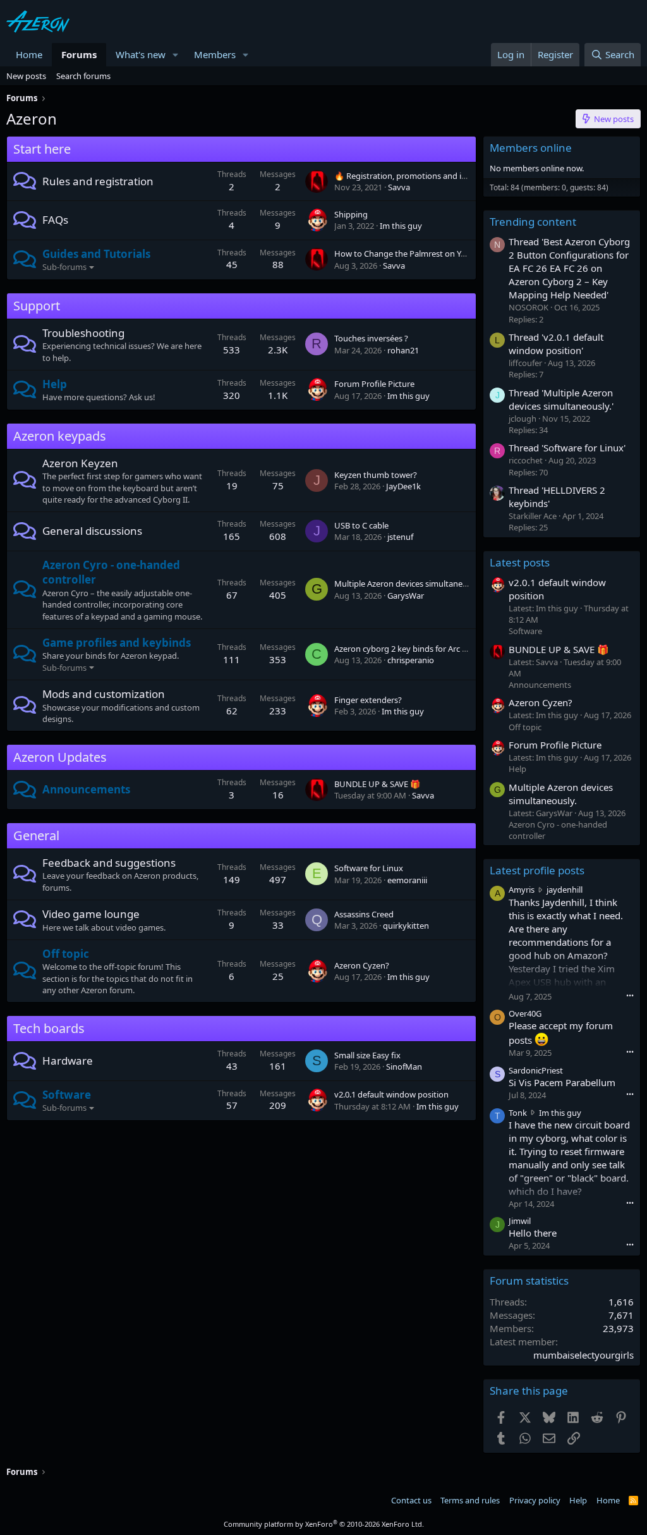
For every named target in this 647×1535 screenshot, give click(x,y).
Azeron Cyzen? (361, 965)
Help (54, 384)
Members (215, 54)
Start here (42, 148)
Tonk (518, 1112)
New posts (26, 76)
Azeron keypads (59, 435)
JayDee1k (403, 486)
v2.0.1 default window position (391, 1094)
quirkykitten (406, 925)
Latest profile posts (537, 870)
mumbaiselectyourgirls (583, 1354)
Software (66, 1094)
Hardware (67, 1060)
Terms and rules (470, 1500)
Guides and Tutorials (96, 254)
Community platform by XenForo (324, 1524)
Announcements (86, 789)
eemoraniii (407, 880)
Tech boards (49, 1028)
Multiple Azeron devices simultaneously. (409, 583)
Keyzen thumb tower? (375, 474)
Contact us (411, 1500)
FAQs (55, 219)
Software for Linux (368, 868)
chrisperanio (410, 660)
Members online (531, 147)
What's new (141, 54)
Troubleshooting (83, 333)
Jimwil (520, 1220)
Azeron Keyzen (80, 463)
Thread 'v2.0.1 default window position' (556, 344)
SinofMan (404, 1066)
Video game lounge (91, 914)
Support (36, 305)
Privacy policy (534, 1500)
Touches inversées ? (371, 338)
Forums (79, 54)
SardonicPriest (536, 1070)
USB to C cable (361, 525)
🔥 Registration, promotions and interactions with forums (443, 175)
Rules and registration (98, 181)
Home (29, 54)
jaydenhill (565, 889)
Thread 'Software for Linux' (567, 447)
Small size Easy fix (367, 1055)
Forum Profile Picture (374, 383)
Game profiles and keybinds (116, 642)
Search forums (83, 76)
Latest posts (520, 562)
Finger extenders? (368, 700)
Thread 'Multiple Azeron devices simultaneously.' (561, 399)
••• (630, 995)
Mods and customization (103, 694)
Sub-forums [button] (64, 266)
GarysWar (405, 595)
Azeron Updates (60, 757)
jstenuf (400, 536)
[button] (175, 54)
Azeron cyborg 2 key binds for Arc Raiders (412, 648)
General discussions (92, 530)
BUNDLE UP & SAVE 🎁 (377, 784)
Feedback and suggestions (109, 862)
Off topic (65, 953)
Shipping (351, 214)
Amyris (522, 889)
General (36, 835)
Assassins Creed (364, 914)
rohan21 (403, 350)
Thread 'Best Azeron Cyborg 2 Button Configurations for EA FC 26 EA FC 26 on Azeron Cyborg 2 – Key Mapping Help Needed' (569, 268)
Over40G (525, 1013)
